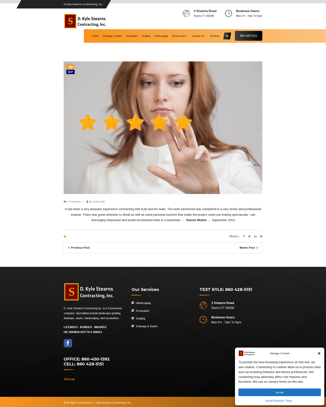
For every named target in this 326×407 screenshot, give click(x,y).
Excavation (132, 36)
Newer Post (248, 247)
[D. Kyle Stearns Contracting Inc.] (85, 21)
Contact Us (198, 36)
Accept (280, 392)
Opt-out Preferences (274, 400)
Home (95, 36)
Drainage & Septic (112, 36)
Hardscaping (161, 36)
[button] (319, 353)
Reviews (215, 36)
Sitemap (69, 379)
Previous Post (80, 247)
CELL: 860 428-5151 (84, 364)
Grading (146, 36)
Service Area (178, 36)
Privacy (289, 400)
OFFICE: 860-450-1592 (87, 359)
